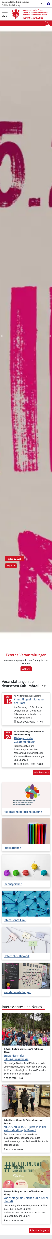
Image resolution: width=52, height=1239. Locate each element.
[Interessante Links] (26, 903)
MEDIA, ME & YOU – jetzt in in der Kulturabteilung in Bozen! (25, 1128)
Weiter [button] (10, 565)
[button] (2, 336)
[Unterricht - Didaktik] (26, 939)
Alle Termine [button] (41, 772)
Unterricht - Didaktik (16, 956)
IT (45, 3)
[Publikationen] (26, 831)
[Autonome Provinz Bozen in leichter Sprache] (48, 3)
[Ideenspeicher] (26, 867)
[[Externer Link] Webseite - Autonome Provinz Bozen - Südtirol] (30, 14)
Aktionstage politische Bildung (23, 811)
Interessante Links (15, 920)
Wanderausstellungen (17, 992)
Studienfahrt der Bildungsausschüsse (16, 1057)
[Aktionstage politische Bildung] (26, 795)
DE (41, 3)
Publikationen (12, 847)
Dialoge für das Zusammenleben (24, 739)
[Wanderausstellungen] (26, 975)
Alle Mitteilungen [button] (39, 1230)
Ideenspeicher (13, 884)
